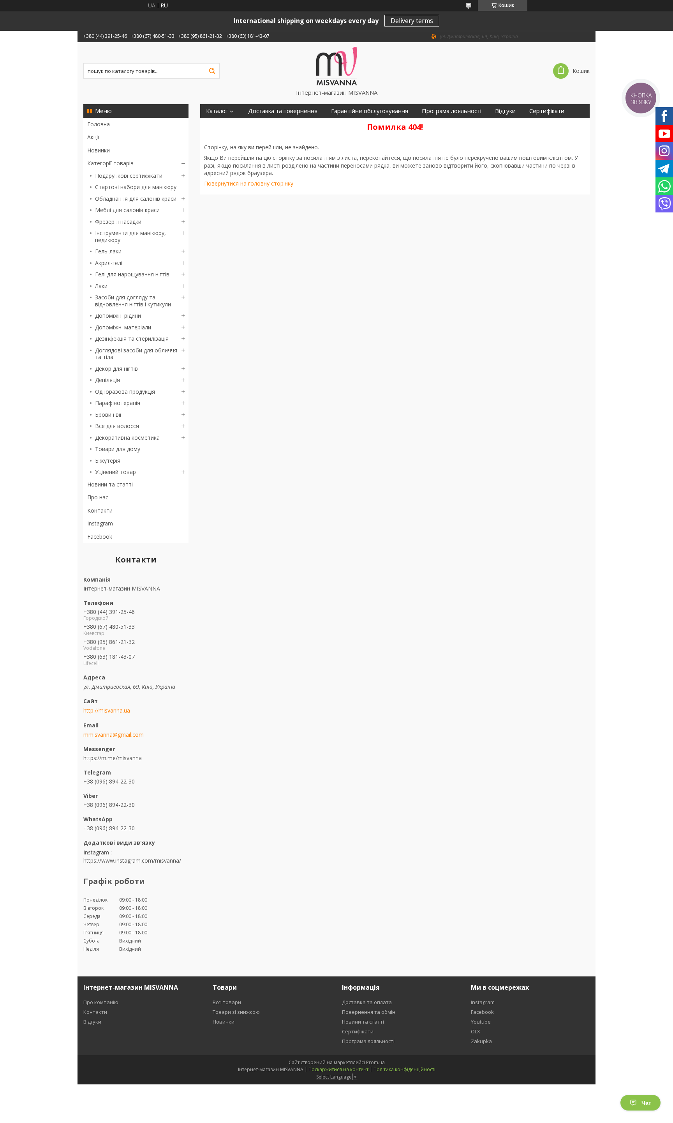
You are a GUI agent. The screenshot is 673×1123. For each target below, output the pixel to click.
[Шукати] (212, 71)
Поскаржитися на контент (338, 1069)
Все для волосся (117, 426)
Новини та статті (110, 484)
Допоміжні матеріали (123, 327)
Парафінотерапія (117, 403)
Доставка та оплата (367, 1002)
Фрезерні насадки (118, 221)
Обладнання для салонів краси (135, 198)
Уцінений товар (115, 472)
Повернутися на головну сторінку (248, 183)
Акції (93, 137)
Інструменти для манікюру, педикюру (130, 236)
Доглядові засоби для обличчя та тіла (136, 354)
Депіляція (107, 380)
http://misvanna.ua (106, 710)
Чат (646, 1103)
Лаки (101, 286)
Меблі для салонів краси (127, 210)
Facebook (99, 536)
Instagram (100, 523)
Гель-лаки (108, 251)
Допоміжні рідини (118, 315)
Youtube (481, 1021)
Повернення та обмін (368, 1011)
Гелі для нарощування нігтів (132, 274)
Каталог (217, 111)
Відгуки (505, 111)
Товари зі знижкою (236, 1011)
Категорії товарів (110, 163)
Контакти (100, 510)
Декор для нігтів (116, 368)
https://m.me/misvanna (112, 757)
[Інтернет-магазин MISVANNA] (336, 65)
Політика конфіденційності (404, 1069)
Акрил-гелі (108, 263)
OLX (475, 1031)
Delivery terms (412, 20)
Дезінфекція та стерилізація (132, 338)
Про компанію (100, 1002)
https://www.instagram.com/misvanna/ (132, 860)
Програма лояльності (451, 111)
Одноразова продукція (125, 391)
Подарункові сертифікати (128, 175)
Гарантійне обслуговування (369, 111)
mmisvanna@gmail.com (113, 734)
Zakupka (481, 1041)
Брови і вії (108, 414)
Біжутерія (107, 460)
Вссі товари (227, 1002)
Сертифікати (546, 111)
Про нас (97, 497)
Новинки (98, 150)
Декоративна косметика (127, 437)
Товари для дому (117, 449)
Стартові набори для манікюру (135, 187)
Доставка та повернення (282, 111)
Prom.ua (375, 1062)
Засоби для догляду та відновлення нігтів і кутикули (133, 301)
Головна (98, 124)
